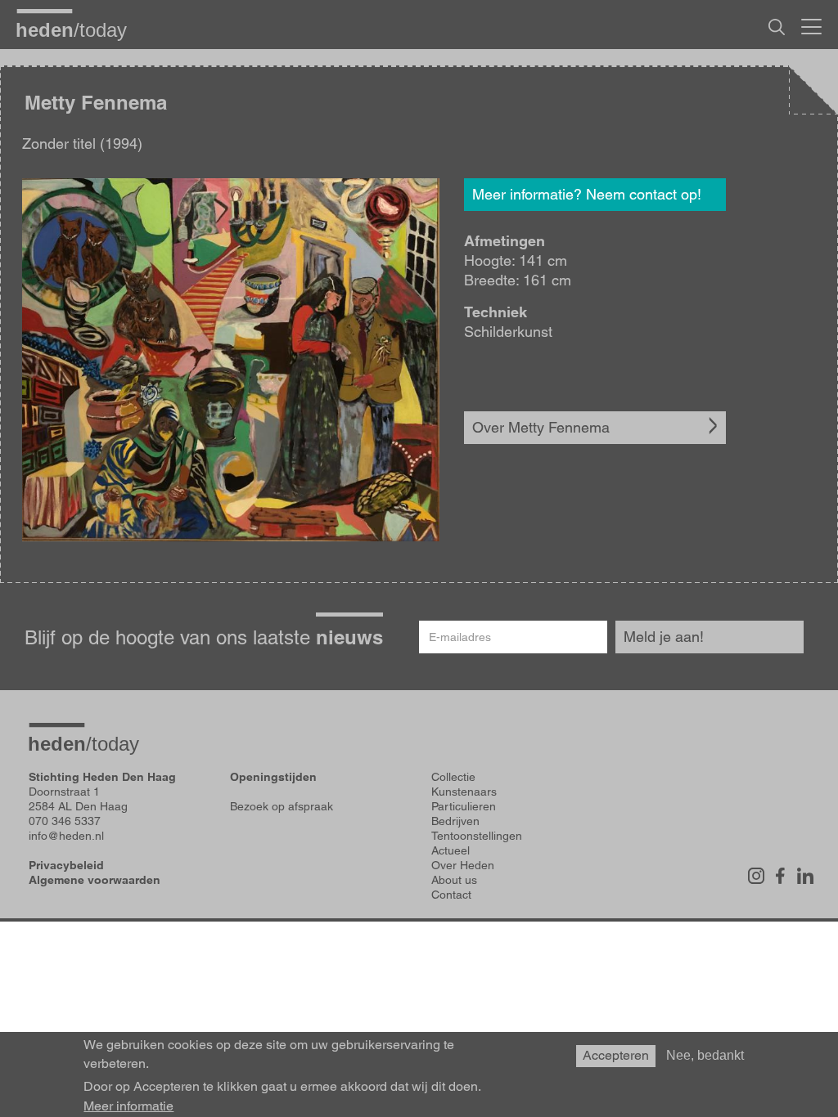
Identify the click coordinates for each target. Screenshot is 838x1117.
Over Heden (462, 865)
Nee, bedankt (705, 1055)
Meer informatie (128, 1106)
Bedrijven (455, 821)
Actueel (450, 850)
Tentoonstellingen (476, 835)
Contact (451, 894)
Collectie (453, 776)
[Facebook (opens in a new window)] (781, 876)
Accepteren (616, 1055)
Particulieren (463, 806)
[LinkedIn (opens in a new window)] (805, 876)
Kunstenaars (464, 791)
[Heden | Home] (77, 29)
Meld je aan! (664, 636)
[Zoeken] (776, 27)
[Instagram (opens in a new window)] (756, 876)
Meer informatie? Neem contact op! (586, 194)
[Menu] (811, 24)
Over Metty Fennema (541, 427)
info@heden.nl (66, 835)
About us (454, 879)
